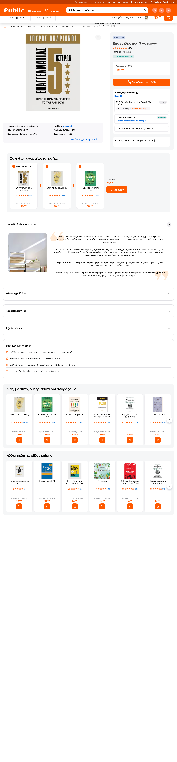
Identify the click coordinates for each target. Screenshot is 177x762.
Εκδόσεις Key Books (65, 365)
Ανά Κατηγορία (50, 352)
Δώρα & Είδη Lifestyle (20, 371)
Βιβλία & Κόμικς (17, 352)
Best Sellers (34, 352)
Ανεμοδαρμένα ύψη (157, 414)
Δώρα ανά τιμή (40, 371)
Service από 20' (140, 2)
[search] (70, 10)
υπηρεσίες (54, 11)
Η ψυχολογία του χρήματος (130, 416)
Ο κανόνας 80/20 (47, 481)
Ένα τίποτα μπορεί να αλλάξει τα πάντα (102, 416)
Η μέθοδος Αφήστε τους (47, 416)
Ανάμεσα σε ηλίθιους (75, 414)
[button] (163, 2)
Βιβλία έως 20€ (53, 359)
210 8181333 (83, 2)
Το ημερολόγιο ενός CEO (19, 482)
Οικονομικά (66, 352)
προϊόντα (36, 11)
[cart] (168, 10)
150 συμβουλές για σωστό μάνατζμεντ (130, 482)
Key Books (68, 126)
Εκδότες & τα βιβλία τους (40, 365)
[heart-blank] (154, 10)
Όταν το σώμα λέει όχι (56, 188)
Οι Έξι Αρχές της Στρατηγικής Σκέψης (75, 482)
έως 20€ (55, 371)
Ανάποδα (102, 481)
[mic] (144, 10)
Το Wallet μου (100, 2)
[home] (14, 10)
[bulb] (46, 11)
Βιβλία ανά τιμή (35, 359)
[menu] (29, 11)
